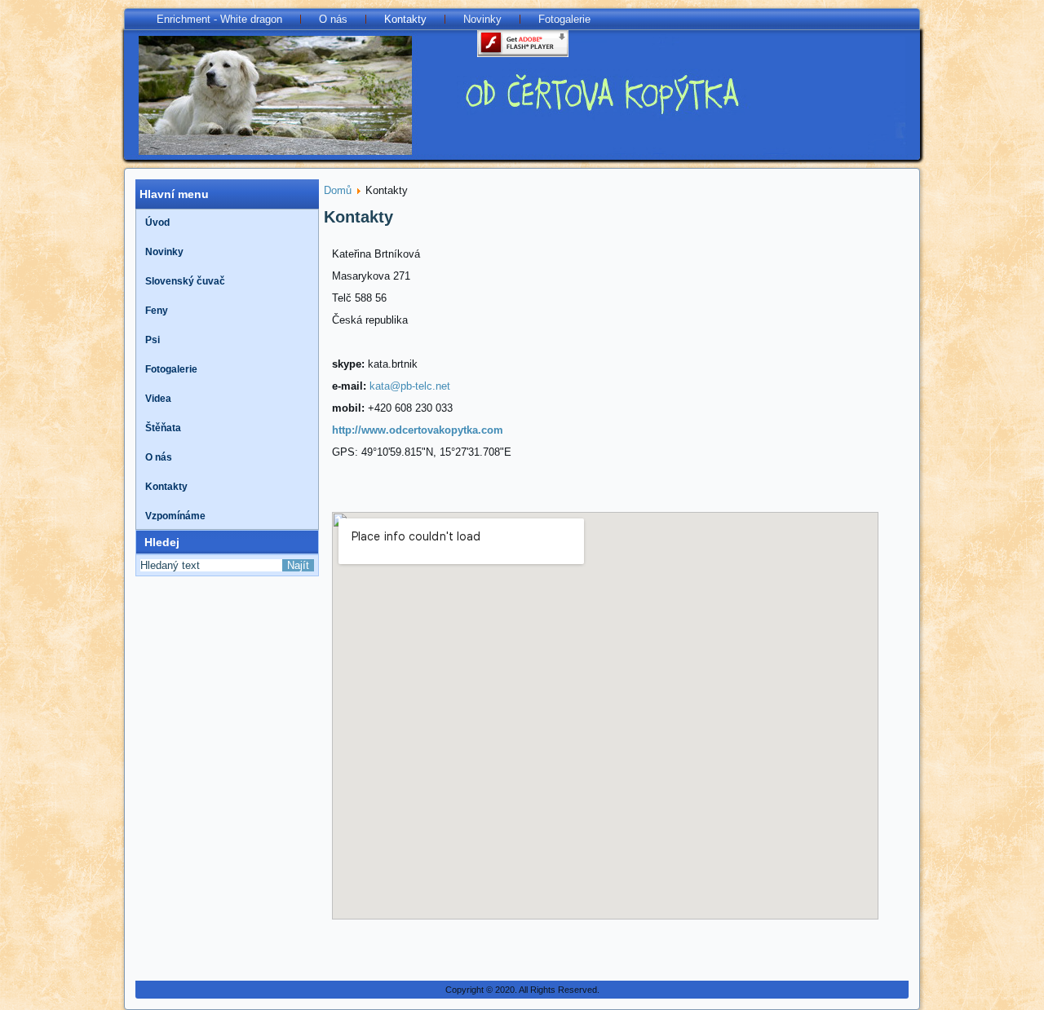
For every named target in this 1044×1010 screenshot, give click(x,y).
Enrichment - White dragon (219, 19)
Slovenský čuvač (185, 281)
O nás (333, 19)
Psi (152, 340)
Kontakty (405, 19)
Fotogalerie (564, 19)
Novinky (482, 19)
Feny (156, 310)
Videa (158, 398)
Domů (338, 190)
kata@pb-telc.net (409, 386)
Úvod (157, 222)
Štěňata (163, 428)
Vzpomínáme (175, 516)
